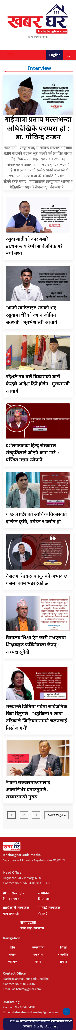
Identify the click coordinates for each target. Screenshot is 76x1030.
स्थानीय (38, 954)
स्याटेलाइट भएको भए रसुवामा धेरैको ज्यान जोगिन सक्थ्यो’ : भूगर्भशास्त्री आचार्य (31, 314)
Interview (39, 68)
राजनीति (63, 954)
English (54, 55)
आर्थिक (12, 961)
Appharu (51, 1026)
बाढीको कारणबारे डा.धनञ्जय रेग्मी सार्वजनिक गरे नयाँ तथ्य (34, 246)
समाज (13, 954)
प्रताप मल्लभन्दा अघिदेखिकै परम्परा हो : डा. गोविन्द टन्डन (38, 127)
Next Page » (56, 815)
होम (12, 947)
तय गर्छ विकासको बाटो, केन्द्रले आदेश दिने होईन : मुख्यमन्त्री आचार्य (38, 383)
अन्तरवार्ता (38, 947)
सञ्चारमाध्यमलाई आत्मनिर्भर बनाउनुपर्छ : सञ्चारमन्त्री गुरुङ (28, 789)
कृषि (38, 961)
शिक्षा (63, 947)
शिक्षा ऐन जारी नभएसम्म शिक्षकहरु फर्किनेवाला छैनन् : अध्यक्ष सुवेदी (36, 644)
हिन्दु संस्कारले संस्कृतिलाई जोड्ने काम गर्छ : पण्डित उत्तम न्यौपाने (32, 452)
